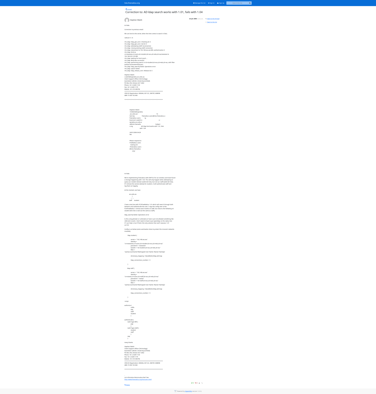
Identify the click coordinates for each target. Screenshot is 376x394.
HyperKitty (188, 391)
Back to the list (212, 22)
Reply (128, 385)
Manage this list (199, 3)
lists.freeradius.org (132, 3)
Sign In (211, 3)
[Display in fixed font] (199, 383)
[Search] (250, 3)
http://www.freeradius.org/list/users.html (138, 379)
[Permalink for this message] (202, 383)
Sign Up (221, 3)
